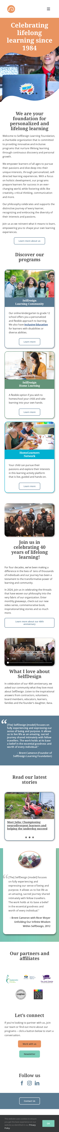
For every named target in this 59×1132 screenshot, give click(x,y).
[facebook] (22, 1083)
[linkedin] (37, 1083)
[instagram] (29, 1083)
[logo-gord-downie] (47, 979)
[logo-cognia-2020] (21, 994)
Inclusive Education (36, 324)
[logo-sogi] (38, 994)
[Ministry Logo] (29, 977)
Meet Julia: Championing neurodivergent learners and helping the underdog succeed (27, 825)
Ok (48, 1123)
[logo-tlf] (12, 979)
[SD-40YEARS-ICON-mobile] (11, 5)
